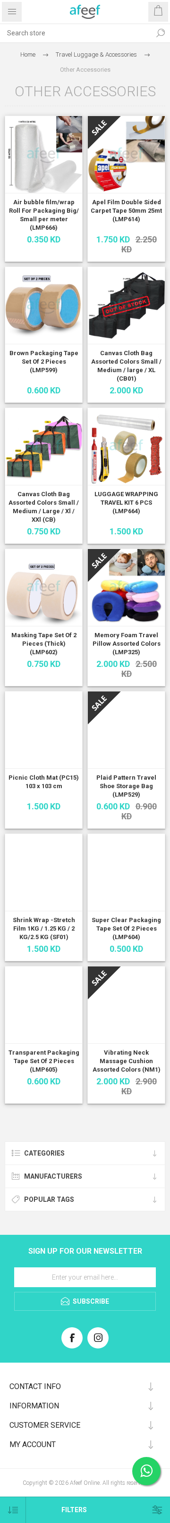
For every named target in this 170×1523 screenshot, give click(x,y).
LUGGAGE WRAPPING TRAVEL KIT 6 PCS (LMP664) (126, 503)
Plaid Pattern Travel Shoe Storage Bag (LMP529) (126, 786)
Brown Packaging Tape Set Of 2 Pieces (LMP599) (43, 362)
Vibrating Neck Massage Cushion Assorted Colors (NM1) (127, 1061)
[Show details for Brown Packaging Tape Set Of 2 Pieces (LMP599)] (43, 305)
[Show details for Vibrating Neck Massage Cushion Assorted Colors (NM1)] (126, 1004)
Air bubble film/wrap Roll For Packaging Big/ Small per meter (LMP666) (44, 215)
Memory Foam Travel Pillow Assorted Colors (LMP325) (127, 644)
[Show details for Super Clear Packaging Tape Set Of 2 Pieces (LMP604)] (126, 872)
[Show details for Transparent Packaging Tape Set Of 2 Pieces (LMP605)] (43, 1004)
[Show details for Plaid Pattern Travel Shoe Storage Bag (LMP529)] (126, 729)
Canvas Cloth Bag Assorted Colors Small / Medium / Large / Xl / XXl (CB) (43, 507)
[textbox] (75, 33)
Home (27, 54)
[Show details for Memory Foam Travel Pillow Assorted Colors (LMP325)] (126, 587)
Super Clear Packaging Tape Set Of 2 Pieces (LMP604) (126, 928)
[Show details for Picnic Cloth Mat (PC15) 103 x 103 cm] (43, 729)
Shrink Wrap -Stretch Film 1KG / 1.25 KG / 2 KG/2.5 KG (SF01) (44, 928)
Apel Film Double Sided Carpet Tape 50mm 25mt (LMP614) (126, 211)
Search (160, 33)
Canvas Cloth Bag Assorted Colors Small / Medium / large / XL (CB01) (126, 366)
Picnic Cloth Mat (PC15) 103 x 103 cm (43, 782)
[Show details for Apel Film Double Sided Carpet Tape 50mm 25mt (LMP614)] (126, 154)
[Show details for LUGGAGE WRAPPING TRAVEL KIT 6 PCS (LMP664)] (126, 446)
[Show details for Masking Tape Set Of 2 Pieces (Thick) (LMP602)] (43, 587)
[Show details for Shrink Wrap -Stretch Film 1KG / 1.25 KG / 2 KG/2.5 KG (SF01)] (43, 872)
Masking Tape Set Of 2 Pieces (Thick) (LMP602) (43, 644)
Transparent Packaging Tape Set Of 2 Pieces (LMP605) (43, 1061)
